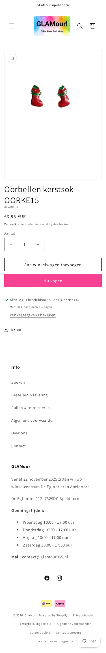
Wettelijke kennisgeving (55, 641)
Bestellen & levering (29, 394)
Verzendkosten (14, 224)
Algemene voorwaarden (33, 420)
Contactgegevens (69, 632)
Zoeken (18, 382)
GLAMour (31, 615)
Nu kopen (53, 280)
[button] (11, 26)
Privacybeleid (83, 615)
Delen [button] (16, 329)
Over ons (19, 433)
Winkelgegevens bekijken (33, 314)
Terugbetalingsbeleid (35, 624)
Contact (18, 445)
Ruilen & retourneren (30, 407)
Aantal (9, 233)
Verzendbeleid (40, 632)
